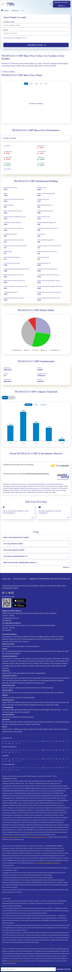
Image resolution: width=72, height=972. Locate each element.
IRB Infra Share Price (29, 680)
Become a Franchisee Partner (25, 693)
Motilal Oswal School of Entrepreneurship (39, 688)
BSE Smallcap (29, 651)
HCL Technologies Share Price (47, 680)
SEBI (10, 722)
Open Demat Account (61, 2)
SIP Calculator (6, 659)
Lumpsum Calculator (9, 661)
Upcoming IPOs (7, 637)
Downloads (31, 729)
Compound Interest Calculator (43, 659)
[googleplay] (19, 605)
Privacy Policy (62, 729)
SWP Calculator (61, 661)
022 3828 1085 (6, 620)
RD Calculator (27, 659)
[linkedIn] (12, 593)
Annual (5, 397)
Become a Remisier (57, 693)
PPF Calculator (45, 663)
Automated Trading (52, 705)
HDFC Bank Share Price (9, 678)
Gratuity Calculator (33, 663)
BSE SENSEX (12, 651)
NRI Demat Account (29, 637)
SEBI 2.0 (45, 729)
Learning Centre (19, 688)
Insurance (26, 641)
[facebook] (3, 593)
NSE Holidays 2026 (8, 710)
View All (65, 567)
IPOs (47, 702)
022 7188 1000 (6, 630)
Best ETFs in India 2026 (22, 712)
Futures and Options (32, 646)
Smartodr (39, 729)
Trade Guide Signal (18, 673)
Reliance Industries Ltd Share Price (23, 683)
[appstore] (19, 600)
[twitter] (6, 593)
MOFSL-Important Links (25, 722)
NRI (12, 705)
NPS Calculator (41, 666)
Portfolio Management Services (31, 639)
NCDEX (14, 722)
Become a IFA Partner (43, 693)
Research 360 (6, 673)
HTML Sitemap (17, 732)
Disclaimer (50, 722)
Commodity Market (18, 646)
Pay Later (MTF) (57, 639)
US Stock (62, 702)
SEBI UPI (60, 6)
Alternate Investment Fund (11, 639)
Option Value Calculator (54, 666)
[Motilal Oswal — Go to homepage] (9, 4)
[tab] (26, 83)
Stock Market (16, 702)
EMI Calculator (50, 661)
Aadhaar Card (17, 717)
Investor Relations (39, 722)
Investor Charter (7, 729)
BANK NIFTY (20, 651)
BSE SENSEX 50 (15, 654)
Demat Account (26, 702)
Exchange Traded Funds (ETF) (12, 641)
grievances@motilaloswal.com (11, 837)
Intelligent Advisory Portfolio (46, 637)
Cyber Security (7, 732)
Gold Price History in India (35, 710)
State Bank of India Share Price (43, 678)
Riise (32, 673)
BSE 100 (7, 654)
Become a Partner (8, 693)
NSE (6, 722)
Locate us (18, 697)
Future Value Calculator (18, 663)
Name (5, 30)
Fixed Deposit (47, 639)
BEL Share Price (40, 683)
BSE (3, 722)
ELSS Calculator (56, 663)
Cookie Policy (59, 722)
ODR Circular (53, 729)
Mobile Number (9, 22)
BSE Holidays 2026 (20, 710)
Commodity (18, 705)
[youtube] (9, 593)
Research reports (7, 688)
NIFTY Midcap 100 (58, 651)
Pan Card (9, 717)
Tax (3, 717)
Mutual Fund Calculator (36, 661)
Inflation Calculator (28, 666)
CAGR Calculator (22, 661)
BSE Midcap (38, 651)
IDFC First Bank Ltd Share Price (12, 680)
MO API (28, 673)
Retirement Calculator (61, 659)
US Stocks (60, 637)
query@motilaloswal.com (10, 618)
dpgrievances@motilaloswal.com (37, 837)
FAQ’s (12, 697)
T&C (26, 38)
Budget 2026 (6, 702)
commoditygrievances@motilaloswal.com (48, 863)
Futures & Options (39, 702)
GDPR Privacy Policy (20, 729)
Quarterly (11, 397)
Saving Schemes (28, 717)
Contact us (6, 697)
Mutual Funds (18, 637)
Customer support (29, 697)
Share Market (6, 646)
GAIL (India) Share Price (62, 678)
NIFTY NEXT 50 (47, 651)
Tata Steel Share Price (25, 678)
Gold (8, 705)
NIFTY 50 (5, 651)
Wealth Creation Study (33, 724)
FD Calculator (16, 659)
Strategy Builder (40, 673)
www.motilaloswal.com (14, 961)
